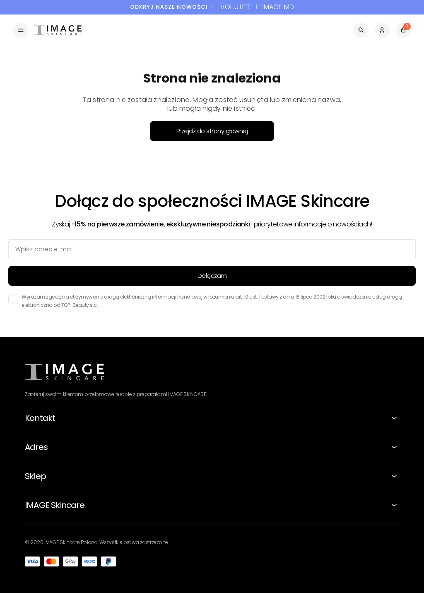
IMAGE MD (278, 7)
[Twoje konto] (382, 30)
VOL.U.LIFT (235, 7)
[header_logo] (58, 30)
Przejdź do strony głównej (212, 130)
